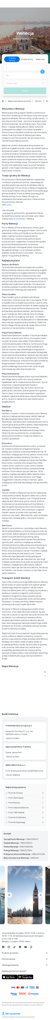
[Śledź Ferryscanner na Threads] (31, 947)
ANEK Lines (6, 204)
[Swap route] (42, 72)
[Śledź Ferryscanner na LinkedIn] (20, 947)
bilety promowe (15, 218)
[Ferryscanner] (25, 1013)
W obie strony (27, 59)
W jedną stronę (12, 59)
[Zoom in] (45, 672)
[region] (25, 689)
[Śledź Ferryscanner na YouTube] (25, 947)
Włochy (38, 101)
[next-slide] (40, 895)
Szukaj (25, 91)
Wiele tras (40, 59)
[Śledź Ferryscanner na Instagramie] (8, 947)
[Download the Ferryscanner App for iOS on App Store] (10, 977)
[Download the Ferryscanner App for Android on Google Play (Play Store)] (25, 977)
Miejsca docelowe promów (19, 101)
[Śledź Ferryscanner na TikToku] (14, 947)
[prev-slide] (9, 895)
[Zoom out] (45, 676)
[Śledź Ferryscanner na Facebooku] (3, 947)
